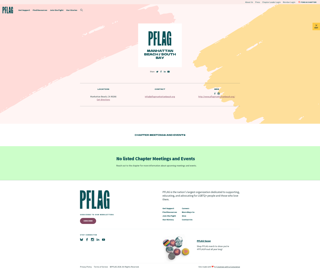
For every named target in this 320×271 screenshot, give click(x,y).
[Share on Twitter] (157, 71)
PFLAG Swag (204, 240)
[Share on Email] (168, 71)
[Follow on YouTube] (103, 239)
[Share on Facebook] (161, 71)
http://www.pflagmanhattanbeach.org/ (216, 96)
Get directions (103, 99)
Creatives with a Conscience (228, 267)
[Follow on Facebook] (87, 239)
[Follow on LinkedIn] (98, 239)
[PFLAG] (7, 10)
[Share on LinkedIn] (164, 71)
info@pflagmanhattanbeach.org (160, 96)
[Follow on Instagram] (92, 239)
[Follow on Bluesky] (81, 239)
